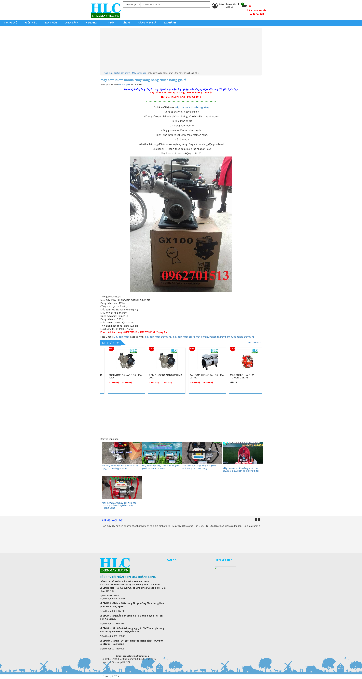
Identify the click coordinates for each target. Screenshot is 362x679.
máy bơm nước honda (207, 336)
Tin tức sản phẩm (122, 73)
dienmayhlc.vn (105, 10)
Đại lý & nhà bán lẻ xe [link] (109, 595)
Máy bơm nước (139, 73)
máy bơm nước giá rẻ (184, 336)
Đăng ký (236, 4)
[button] (259, 519)
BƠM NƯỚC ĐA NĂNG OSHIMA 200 (118, 376)
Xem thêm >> (254, 342)
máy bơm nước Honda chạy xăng (192, 107)
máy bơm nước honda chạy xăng (237, 336)
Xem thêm (121, 366)
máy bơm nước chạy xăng (158, 336)
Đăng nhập (224, 4)
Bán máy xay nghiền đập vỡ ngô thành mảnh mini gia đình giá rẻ (136, 525)
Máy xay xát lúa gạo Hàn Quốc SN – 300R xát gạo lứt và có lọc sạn (207, 525)
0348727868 (257, 13)
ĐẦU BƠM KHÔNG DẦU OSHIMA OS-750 (160, 376)
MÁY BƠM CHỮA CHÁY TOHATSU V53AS (195, 376)
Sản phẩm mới (110, 342)
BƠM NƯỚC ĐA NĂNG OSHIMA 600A (240, 376)
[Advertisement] (181, 50)
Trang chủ (107, 73)
